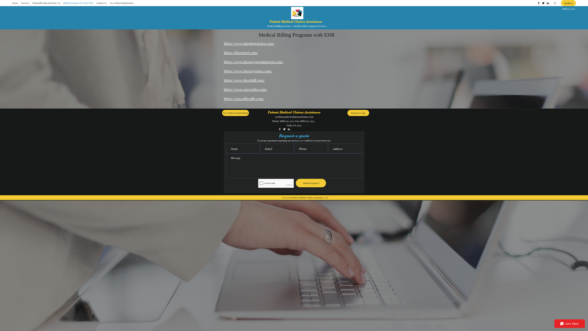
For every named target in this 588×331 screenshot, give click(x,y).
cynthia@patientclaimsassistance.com (294, 116)
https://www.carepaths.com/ (245, 89)
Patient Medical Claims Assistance (296, 21)
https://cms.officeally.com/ (244, 98)
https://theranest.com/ (241, 52)
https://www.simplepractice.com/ (249, 43)
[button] (25, 3)
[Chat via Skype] (303, 129)
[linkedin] (547, 3)
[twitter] (543, 3)
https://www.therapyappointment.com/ (253, 61)
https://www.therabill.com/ (244, 80)
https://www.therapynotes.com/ (248, 71)
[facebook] (538, 3)
